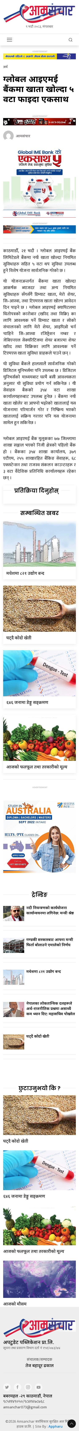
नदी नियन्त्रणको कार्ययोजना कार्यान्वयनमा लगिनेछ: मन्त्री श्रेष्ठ (50, 910)
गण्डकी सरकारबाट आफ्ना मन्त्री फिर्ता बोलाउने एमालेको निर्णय (49, 942)
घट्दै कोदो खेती (18, 638)
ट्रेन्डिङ (39, 895)
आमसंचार (23, 135)
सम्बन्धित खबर (39, 513)
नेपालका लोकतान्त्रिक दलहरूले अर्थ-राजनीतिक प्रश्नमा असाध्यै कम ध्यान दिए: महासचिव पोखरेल (50, 1008)
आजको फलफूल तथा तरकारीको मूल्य (36, 767)
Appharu (55, 1426)
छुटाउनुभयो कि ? (39, 1088)
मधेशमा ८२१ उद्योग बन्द (26, 573)
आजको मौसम (15, 1304)
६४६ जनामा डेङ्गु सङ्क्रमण (27, 702)
